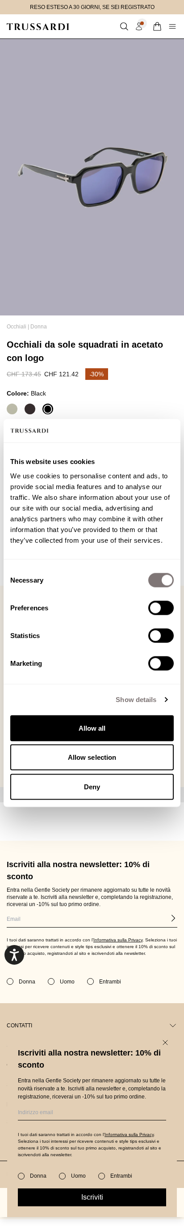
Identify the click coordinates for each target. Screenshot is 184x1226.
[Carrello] (157, 26)
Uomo (78, 1176)
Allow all (92, 728)
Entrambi (121, 1176)
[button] (124, 26)
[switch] (161, 607)
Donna (38, 327)
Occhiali (16, 327)
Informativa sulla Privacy (129, 1134)
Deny (92, 786)
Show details (136, 699)
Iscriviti (92, 1197)
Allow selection (92, 757)
